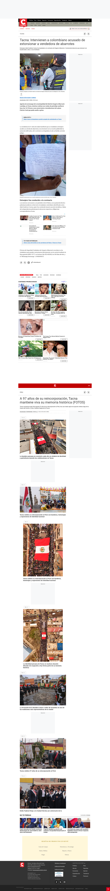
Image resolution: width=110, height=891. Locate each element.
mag (86, 888)
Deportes (44, 20)
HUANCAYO (61, 23)
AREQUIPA (32, 23)
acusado (22, 277)
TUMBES (43, 25)
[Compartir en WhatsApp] (28, 262)
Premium (85, 876)
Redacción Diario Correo (28, 97)
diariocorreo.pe (70, 888)
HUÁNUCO (67, 23)
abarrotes (40, 277)
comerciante (45, 274)
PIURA (32, 25)
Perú (35, 20)
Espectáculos (57, 20)
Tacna (22, 34)
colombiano (58, 274)
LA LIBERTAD (75, 23)
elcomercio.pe (28, 888)
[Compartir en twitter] (88, 34)
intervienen (52, 274)
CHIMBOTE (44, 23)
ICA (71, 23)
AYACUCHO (38, 23)
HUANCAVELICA (54, 23)
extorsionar (28, 277)
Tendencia (64, 20)
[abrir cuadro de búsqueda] (88, 20)
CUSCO (48, 23)
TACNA (39, 25)
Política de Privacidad (60, 866)
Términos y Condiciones (60, 863)
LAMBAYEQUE (82, 23)
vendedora (34, 277)
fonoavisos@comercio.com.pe (40, 870)
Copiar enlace (37, 262)
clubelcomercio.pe (38, 888)
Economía (50, 20)
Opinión (85, 871)
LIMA (87, 23)
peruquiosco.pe (79, 888)
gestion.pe (47, 888)
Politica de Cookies (59, 869)
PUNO (35, 25)
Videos (70, 20)
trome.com (61, 888)
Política (31, 20)
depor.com (54, 888)
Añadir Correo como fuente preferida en (80, 28)
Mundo (39, 20)
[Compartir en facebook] (84, 34)
